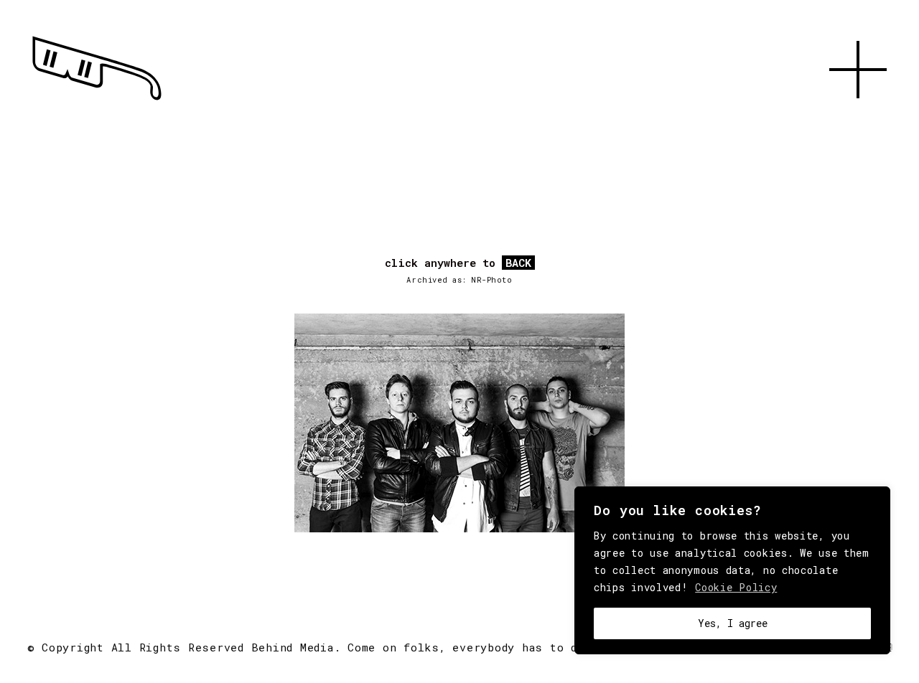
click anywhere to (458, 263)
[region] (732, 570)
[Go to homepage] (97, 100)
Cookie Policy (736, 587)
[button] (858, 115)
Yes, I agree (733, 623)
